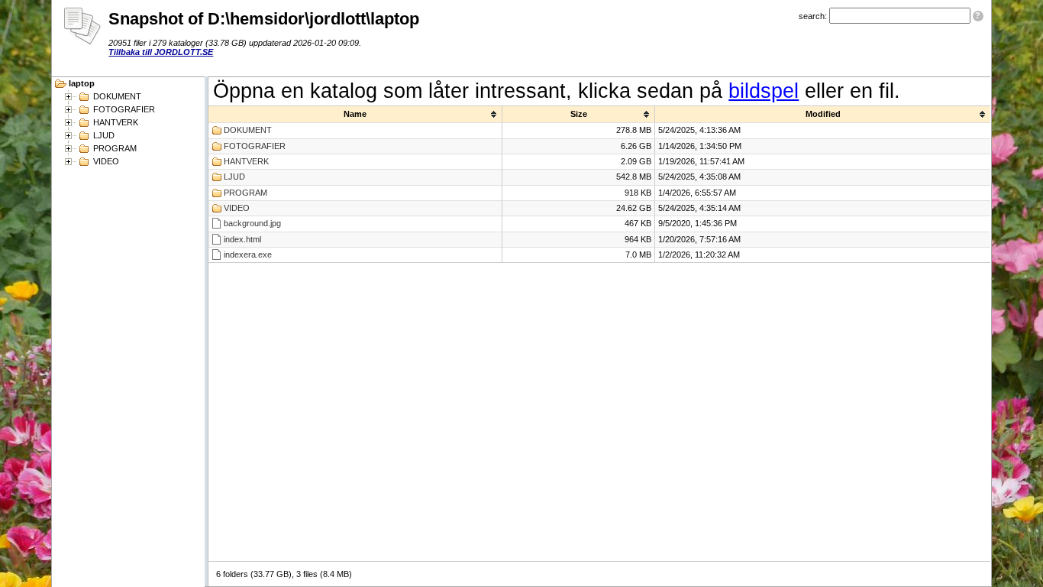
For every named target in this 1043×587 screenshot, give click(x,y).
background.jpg (252, 223)
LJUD (104, 135)
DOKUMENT (117, 96)
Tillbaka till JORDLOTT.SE (160, 52)
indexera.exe (248, 254)
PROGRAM (115, 148)
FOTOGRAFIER (124, 109)
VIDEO (106, 161)
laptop (82, 83)
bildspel (763, 90)
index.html (242, 239)
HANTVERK (115, 122)
